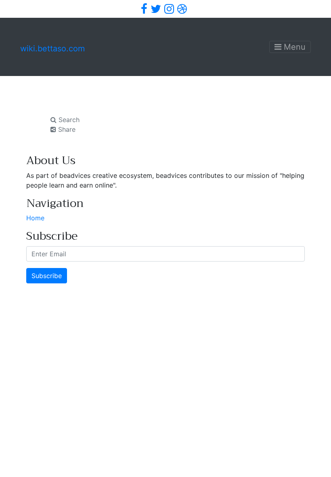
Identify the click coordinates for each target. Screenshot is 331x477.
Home (35, 218)
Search (68, 120)
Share (65, 129)
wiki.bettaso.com (52, 48)
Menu (293, 47)
